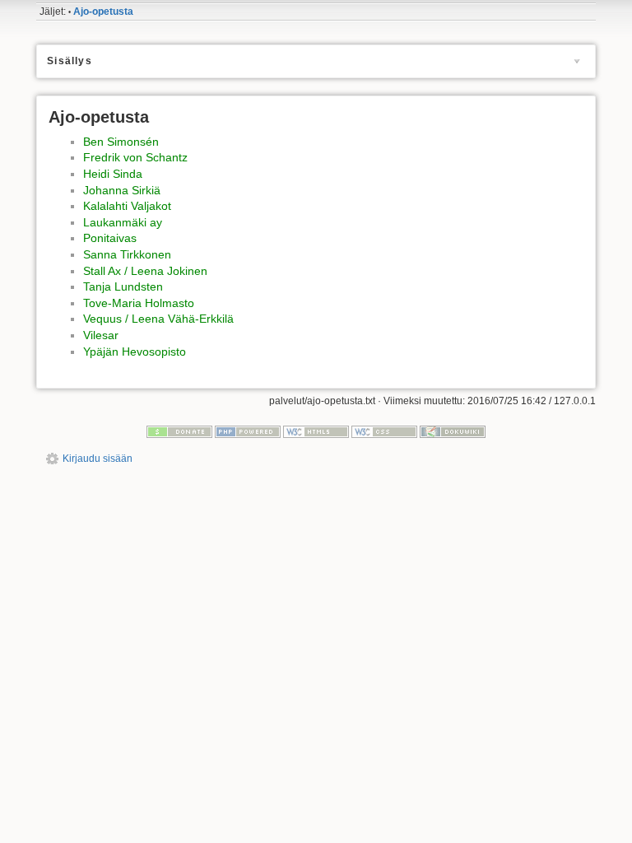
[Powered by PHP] (248, 431)
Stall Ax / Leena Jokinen (145, 270)
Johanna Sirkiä (121, 190)
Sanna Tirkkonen (127, 254)
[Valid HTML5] (316, 431)
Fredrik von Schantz (135, 157)
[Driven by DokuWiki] (453, 431)
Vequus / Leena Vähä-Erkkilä (158, 318)
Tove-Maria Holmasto (138, 303)
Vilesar (100, 335)
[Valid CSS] (384, 431)
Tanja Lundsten (123, 286)
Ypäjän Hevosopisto (134, 351)
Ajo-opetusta (103, 11)
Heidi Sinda (112, 173)
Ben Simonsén (121, 141)
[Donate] (179, 431)
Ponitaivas (110, 238)
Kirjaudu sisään (97, 458)
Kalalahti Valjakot (127, 205)
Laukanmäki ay (122, 222)
